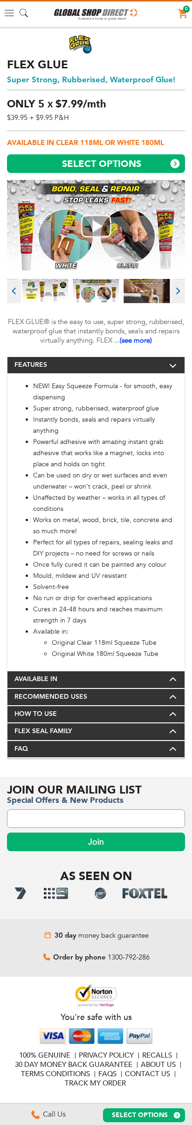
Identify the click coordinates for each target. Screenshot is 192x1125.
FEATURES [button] (30, 365)
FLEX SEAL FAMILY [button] (43, 731)
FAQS (107, 1074)
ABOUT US (158, 1064)
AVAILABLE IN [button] (35, 679)
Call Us (53, 1114)
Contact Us (147, 1074)
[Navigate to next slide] (178, 291)
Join (96, 842)
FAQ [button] (21, 749)
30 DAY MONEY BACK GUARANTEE (73, 1064)
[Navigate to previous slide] (14, 291)
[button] (96, 14)
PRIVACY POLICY (106, 1055)
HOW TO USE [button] (35, 714)
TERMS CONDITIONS (55, 1074)
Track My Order (95, 1083)
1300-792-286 (129, 957)
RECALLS (157, 1055)
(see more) (136, 340)
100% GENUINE (44, 1055)
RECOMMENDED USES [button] (50, 697)
